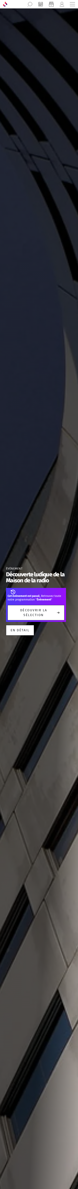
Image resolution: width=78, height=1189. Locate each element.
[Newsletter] (51, 4)
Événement (14, 568)
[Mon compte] (61, 4)
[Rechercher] (30, 4)
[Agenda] (40, 4)
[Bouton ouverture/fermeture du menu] (72, 4)
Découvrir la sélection (33, 612)
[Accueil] (5, 4)
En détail (20, 630)
